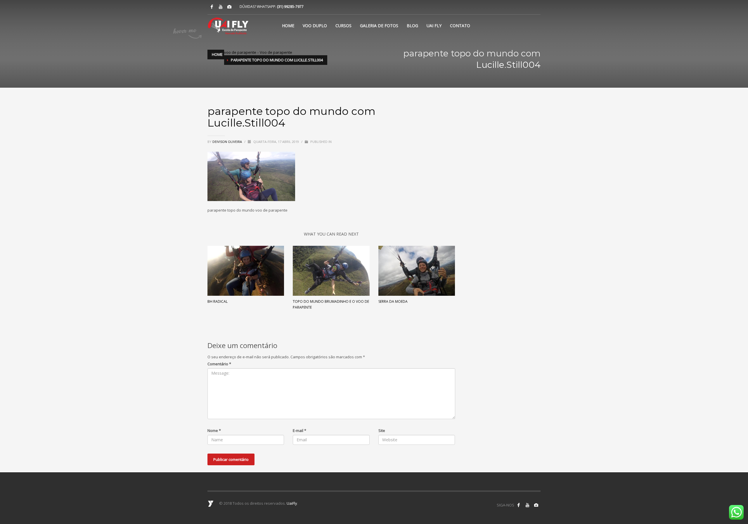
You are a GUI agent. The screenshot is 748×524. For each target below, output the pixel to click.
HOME (288, 25)
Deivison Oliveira (227, 141)
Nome (214, 430)
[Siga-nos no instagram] (536, 505)
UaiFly (292, 503)
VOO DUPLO (315, 25)
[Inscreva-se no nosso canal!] (527, 505)
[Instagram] (229, 6)
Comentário (219, 363)
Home (217, 54)
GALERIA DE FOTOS (379, 25)
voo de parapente (240, 52)
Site (381, 430)
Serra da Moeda (393, 301)
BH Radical (217, 301)
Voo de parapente (276, 52)
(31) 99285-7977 (290, 6)
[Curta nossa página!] (518, 505)
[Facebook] (211, 6)
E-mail (299, 430)
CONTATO (460, 25)
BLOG (412, 25)
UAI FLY (434, 25)
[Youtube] (220, 6)
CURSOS (343, 25)
